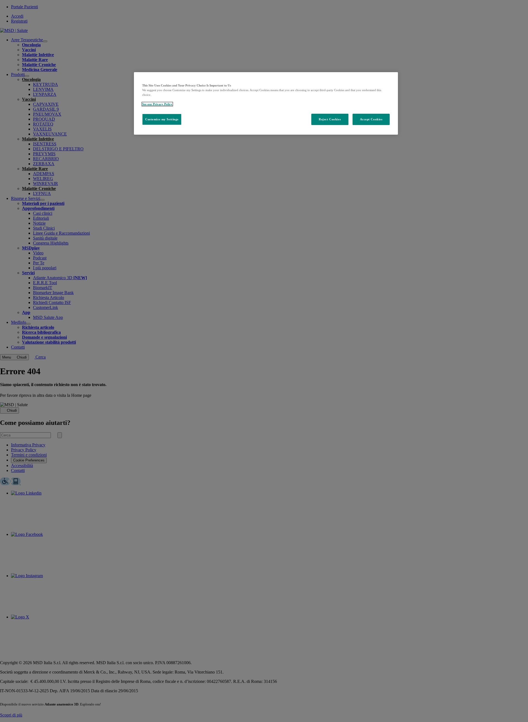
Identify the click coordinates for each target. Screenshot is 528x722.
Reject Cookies (330, 119)
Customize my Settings (161, 119)
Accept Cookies (371, 119)
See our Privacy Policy (157, 104)
